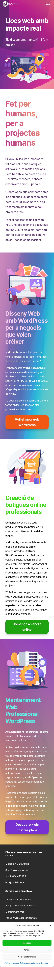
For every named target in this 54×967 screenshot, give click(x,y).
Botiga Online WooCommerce (20, 905)
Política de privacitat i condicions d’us (34, 963)
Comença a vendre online (27, 627)
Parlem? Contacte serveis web (21, 918)
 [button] (48, 4)
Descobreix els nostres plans (27, 827)
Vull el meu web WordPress (27, 422)
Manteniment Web (14, 911)
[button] (50, 925)
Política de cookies (12, 963)
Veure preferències (27, 957)
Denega (27, 950)
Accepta (27, 943)
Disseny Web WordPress (18, 899)
